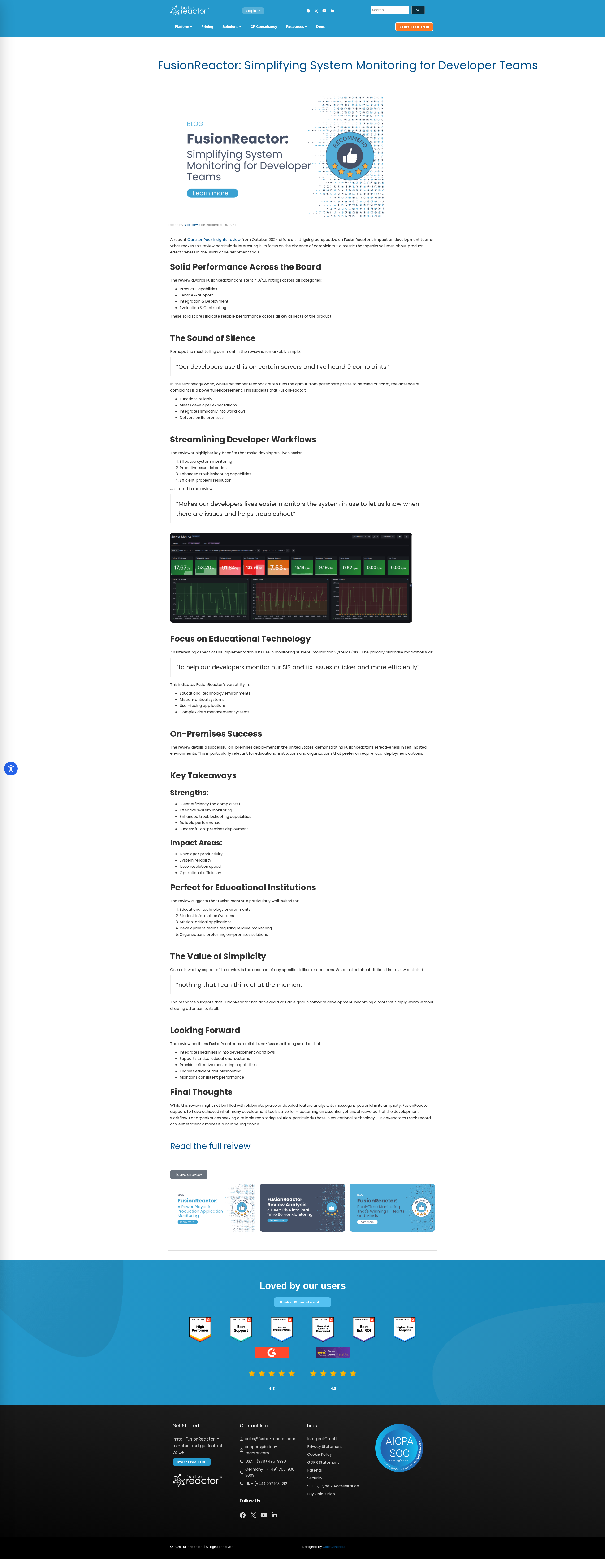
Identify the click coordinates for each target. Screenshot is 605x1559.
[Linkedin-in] (332, 11)
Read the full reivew (210, 1146)
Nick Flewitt (192, 224)
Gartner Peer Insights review (214, 239)
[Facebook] (308, 11)
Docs (320, 27)
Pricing (207, 27)
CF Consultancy (264, 27)
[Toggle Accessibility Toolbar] (11, 768)
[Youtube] (324, 11)
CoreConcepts (334, 1547)
